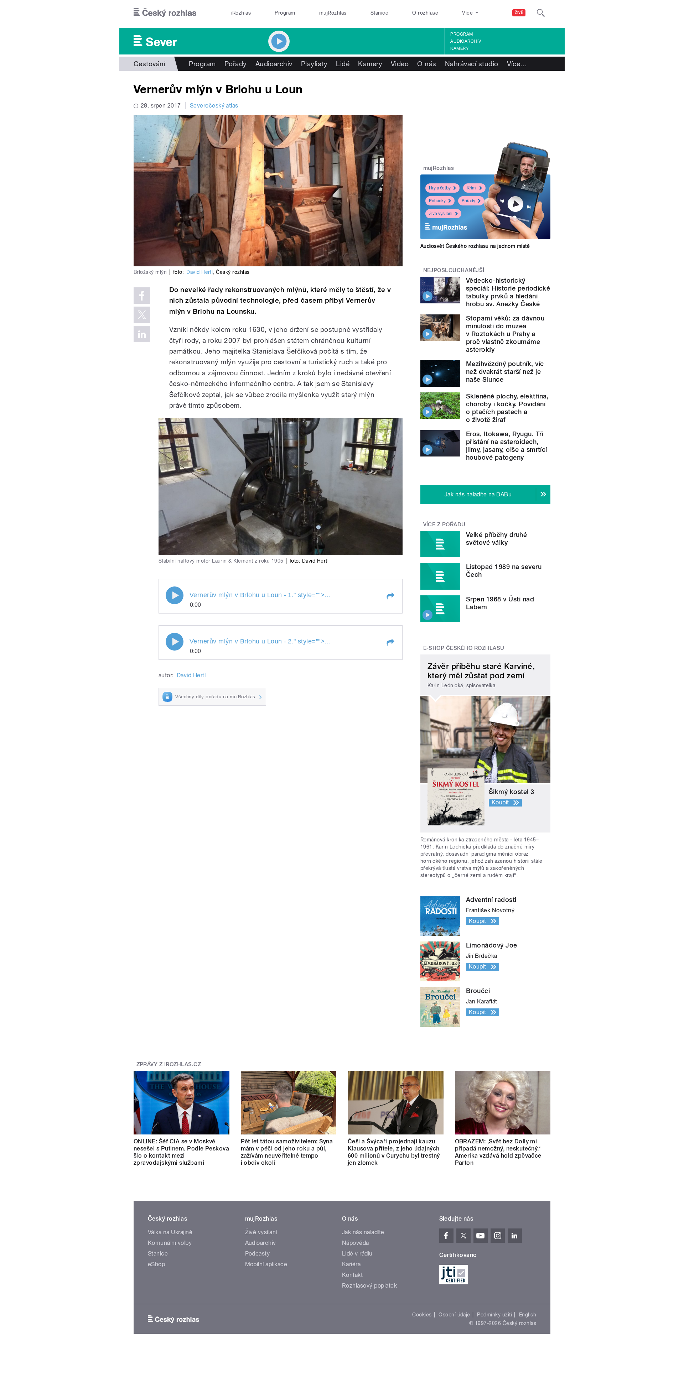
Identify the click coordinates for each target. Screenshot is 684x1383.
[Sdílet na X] (142, 315)
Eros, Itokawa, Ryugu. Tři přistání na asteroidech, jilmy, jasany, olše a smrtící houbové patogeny (506, 445)
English (527, 1314)
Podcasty (257, 1253)
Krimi (472, 188)
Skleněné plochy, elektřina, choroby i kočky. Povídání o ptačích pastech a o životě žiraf (507, 407)
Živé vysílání (440, 213)
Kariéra (351, 1264)
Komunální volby (170, 1243)
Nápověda (355, 1243)
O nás (426, 64)
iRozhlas (241, 13)
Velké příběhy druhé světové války (496, 538)
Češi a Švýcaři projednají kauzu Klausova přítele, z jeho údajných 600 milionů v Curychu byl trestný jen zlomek (394, 1152)
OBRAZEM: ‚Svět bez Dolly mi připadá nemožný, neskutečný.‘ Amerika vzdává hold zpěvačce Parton (498, 1152)
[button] (390, 596)
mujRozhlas (333, 13)
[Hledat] (540, 13)
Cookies (421, 1314)
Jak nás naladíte (363, 1232)
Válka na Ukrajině (170, 1232)
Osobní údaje (454, 1314)
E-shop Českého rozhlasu (463, 648)
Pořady (235, 64)
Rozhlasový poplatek (369, 1285)
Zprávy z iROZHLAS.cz (168, 1064)
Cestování (149, 64)
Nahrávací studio (471, 64)
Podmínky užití (494, 1314)
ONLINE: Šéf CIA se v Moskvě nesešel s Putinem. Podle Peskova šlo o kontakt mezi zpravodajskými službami (181, 1152)
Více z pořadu (444, 524)
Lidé (342, 64)
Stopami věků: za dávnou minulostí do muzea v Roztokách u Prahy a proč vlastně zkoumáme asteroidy (505, 333)
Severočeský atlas (214, 105)
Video (400, 64)
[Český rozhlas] (165, 13)
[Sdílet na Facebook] (142, 295)
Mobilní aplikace (266, 1264)
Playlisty (314, 64)
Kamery (459, 48)
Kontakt (352, 1275)
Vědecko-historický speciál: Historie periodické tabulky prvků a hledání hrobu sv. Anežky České (508, 292)
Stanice (379, 13)
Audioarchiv (465, 41)
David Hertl (199, 272)
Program (285, 13)
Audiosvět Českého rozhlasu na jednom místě (475, 246)
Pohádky (437, 200)
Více (517, 64)
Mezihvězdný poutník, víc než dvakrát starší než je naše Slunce (505, 371)
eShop (156, 1264)
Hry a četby (440, 188)
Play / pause (174, 595)
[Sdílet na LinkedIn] (142, 334)
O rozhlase (425, 13)
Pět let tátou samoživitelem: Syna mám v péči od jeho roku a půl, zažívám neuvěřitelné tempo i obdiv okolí (287, 1152)
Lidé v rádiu (357, 1253)
